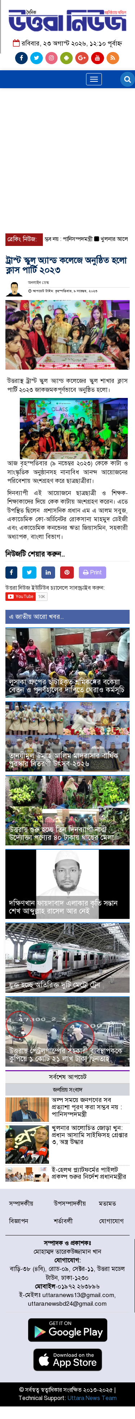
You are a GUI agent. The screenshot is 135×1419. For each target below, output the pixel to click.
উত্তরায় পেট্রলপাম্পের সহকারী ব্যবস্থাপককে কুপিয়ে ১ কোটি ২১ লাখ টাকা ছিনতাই (65, 1055)
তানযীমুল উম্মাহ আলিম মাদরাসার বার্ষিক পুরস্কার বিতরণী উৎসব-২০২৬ (63, 759)
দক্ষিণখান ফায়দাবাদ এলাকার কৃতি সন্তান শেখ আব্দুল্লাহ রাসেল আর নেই (63, 907)
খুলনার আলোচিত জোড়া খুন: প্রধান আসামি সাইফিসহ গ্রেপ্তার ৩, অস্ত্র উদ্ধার (90, 1135)
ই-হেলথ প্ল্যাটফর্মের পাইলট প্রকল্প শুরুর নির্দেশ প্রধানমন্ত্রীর (89, 1173)
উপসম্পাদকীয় (70, 1203)
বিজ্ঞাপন (18, 1221)
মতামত (107, 1203)
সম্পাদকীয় (21, 1203)
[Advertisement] (67, 136)
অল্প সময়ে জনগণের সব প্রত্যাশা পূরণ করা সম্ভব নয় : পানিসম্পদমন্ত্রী (87, 1107)
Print (95, 572)
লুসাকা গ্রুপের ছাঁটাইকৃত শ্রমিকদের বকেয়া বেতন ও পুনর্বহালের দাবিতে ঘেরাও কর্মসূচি (67, 686)
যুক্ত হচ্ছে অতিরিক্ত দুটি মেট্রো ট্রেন (54, 985)
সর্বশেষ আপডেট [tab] (67, 1077)
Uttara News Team (92, 1398)
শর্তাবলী (63, 1221)
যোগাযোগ (111, 1221)
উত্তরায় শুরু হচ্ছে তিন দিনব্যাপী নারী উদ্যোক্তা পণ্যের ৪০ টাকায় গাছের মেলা (61, 833)
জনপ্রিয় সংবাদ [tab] (67, 1089)
